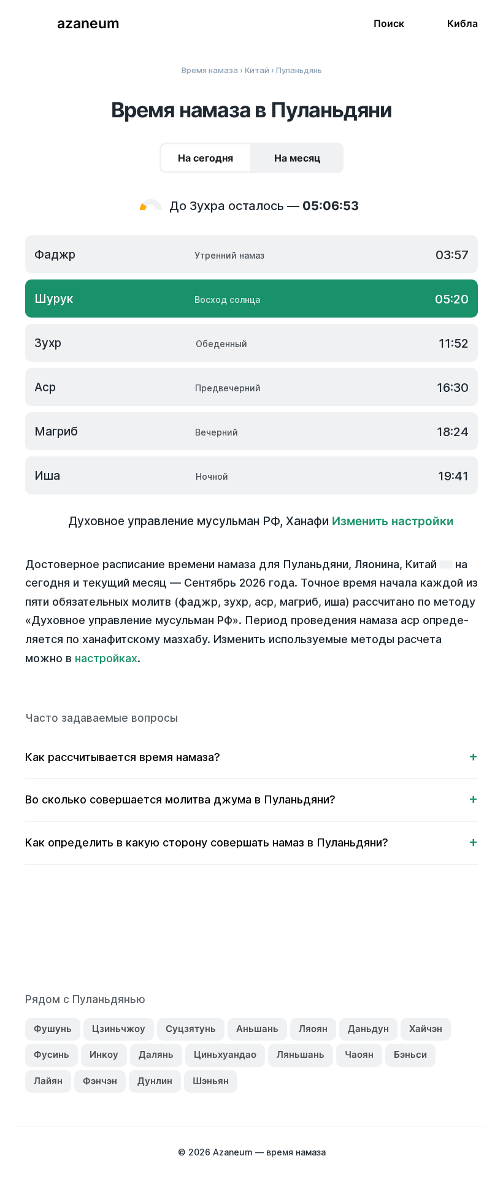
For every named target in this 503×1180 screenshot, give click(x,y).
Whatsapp (316, 936)
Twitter (213, 936)
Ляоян (313, 1028)
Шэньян (211, 1081)
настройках (106, 658)
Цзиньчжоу (118, 1028)
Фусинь (51, 1054)
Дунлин (154, 1081)
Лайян (48, 1081)
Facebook (187, 936)
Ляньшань (300, 1054)
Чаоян (359, 1054)
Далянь (156, 1054)
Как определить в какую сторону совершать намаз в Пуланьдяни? (206, 842)
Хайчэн (425, 1028)
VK (161, 936)
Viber (264, 936)
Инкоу (104, 1054)
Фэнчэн (100, 1081)
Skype (239, 936)
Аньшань (257, 1028)
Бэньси (410, 1054)
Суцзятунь (191, 1028)
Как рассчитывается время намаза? (122, 757)
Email (342, 936)
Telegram (290, 936)
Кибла (462, 23)
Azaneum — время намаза (269, 1152)
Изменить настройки (393, 521)
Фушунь (53, 1028)
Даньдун (368, 1028)
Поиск (389, 23)
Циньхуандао (225, 1054)
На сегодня (205, 158)
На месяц (297, 158)
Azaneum (88, 23)
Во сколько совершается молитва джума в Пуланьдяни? (180, 799)
